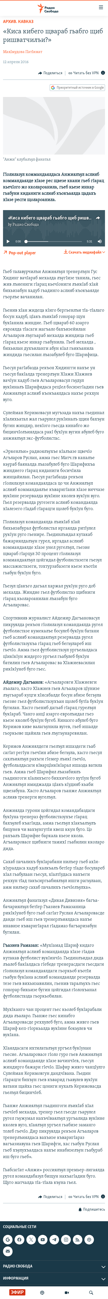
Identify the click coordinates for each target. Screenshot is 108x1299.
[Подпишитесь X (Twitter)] (31, 1239)
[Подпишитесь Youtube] (42, 1239)
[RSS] (77, 1239)
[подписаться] (8, 1251)
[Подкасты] (89, 1239)
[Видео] (66, 1292)
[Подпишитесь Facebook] (19, 1239)
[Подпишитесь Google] (8, 1239)
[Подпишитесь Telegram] (54, 1239)
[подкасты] (42, 1292)
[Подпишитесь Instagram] (66, 1239)
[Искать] (91, 1292)
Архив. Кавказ (18, 22)
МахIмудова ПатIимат (22, 52)
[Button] (50, 73)
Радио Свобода (26, 225)
